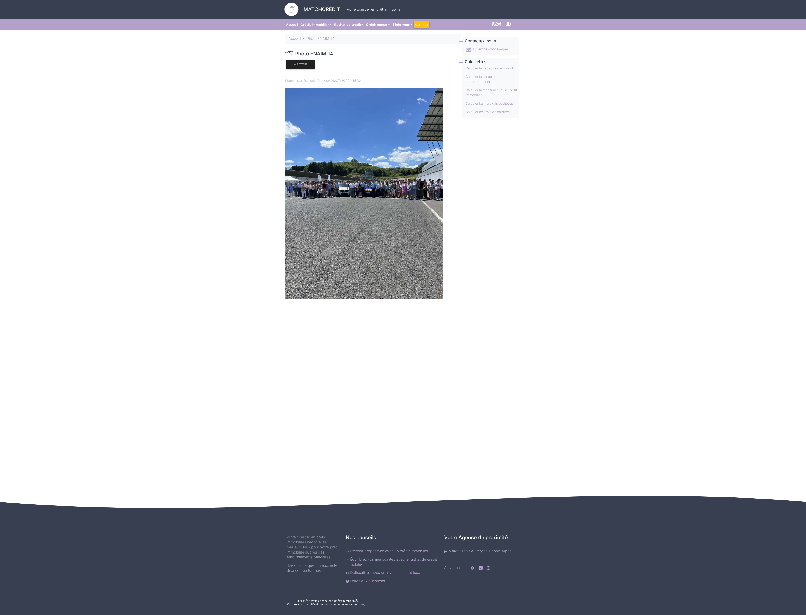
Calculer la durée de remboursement (481, 79)
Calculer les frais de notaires (488, 112)
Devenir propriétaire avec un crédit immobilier (388, 551)
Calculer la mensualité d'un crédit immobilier (491, 92)
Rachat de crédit (347, 24)
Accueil (292, 24)
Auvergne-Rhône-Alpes (490, 49)
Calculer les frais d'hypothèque (490, 104)
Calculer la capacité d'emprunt (489, 68)
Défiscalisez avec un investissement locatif (386, 572)
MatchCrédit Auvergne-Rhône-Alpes (479, 551)
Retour (302, 64)
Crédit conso (376, 24)
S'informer (401, 24)
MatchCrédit (322, 9)
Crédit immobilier (315, 24)
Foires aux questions (367, 581)
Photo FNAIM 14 (320, 38)
